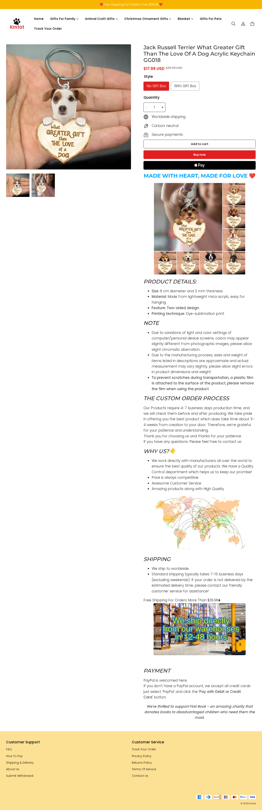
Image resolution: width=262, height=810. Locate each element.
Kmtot (253, 803)
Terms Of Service (144, 769)
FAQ (9, 749)
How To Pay (14, 756)
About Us (12, 769)
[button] (233, 24)
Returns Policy (142, 763)
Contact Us (140, 776)
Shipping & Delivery (20, 763)
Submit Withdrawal (19, 776)
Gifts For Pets (211, 19)
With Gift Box (185, 85)
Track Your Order (48, 28)
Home (39, 19)
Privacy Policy (141, 756)
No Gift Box (156, 85)
